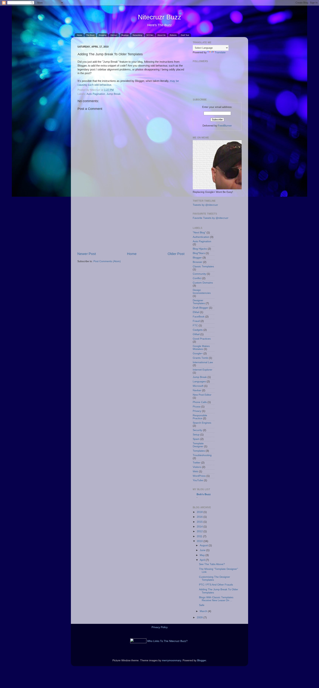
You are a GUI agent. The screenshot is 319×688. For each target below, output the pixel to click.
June (203, 550)
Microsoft (198, 386)
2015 (200, 521)
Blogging (102, 35)
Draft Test (185, 35)
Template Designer (198, 445)
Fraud (196, 321)
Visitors (197, 467)
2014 (200, 526)
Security (197, 430)
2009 (200, 617)
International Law (203, 362)
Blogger (197, 257)
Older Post (176, 254)
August (204, 545)
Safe (201, 605)
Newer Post (86, 254)
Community (199, 273)
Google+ (198, 353)
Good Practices (202, 338)
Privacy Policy (160, 627)
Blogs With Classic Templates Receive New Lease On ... (216, 599)
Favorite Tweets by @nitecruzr (210, 218)
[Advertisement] (131, 223)
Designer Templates (199, 302)
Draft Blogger (200, 307)
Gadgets (198, 330)
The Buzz (90, 35)
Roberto (173, 35)
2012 (200, 531)
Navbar (197, 390)
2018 (200, 512)
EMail (196, 312)
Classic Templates (203, 266)
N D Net (150, 35)
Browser (197, 262)
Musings (124, 35)
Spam (196, 439)
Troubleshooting (202, 455)
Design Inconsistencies (202, 291)
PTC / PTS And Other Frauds (216, 584)
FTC (195, 325)
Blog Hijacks (200, 248)
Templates (199, 450)
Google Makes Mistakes (201, 347)
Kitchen (114, 35)
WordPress (199, 476)
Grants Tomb (200, 358)
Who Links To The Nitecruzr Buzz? (167, 641)
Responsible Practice (200, 417)
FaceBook (199, 316)
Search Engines (202, 422)
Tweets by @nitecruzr (205, 205)
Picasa (196, 406)
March (204, 611)
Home (79, 35)
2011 (200, 536)
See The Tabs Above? (212, 564)
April (203, 560)
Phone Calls (200, 402)
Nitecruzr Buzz (159, 17)
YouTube (198, 480)
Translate (220, 52)
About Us (161, 35)
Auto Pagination (96, 94)
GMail (196, 334)
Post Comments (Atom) (107, 261)
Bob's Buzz (204, 494)
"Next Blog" (199, 232)
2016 (200, 516)
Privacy (197, 411)
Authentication (201, 237)
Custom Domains (203, 282)
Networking (137, 35)
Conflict (197, 278)
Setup (196, 434)
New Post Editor (202, 394)
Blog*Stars (199, 253)
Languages (199, 381)
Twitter (196, 462)
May (202, 555)
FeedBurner (225, 125)
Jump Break (114, 94)
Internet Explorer (202, 369)
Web (195, 471)
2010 (200, 541)
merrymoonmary (171, 660)
